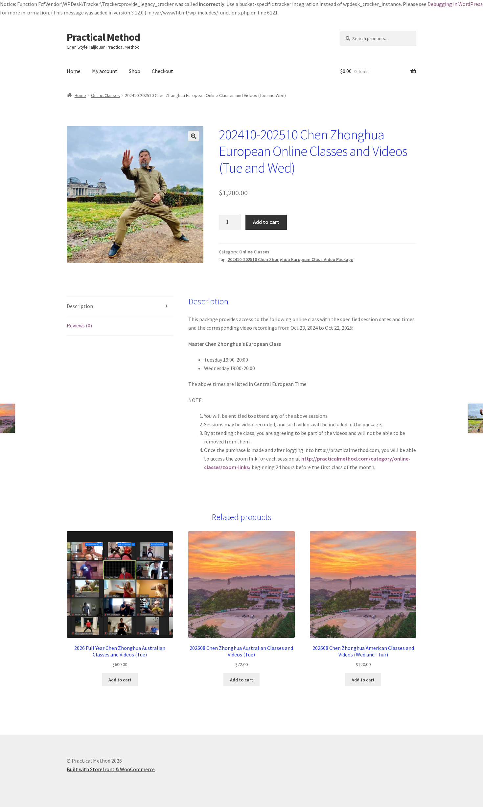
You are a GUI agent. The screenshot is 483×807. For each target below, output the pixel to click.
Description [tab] (80, 306)
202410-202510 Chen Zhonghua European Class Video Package (290, 259)
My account (104, 71)
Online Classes (105, 95)
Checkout (162, 71)
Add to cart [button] (119, 680)
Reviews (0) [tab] (79, 325)
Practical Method (103, 37)
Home (73, 71)
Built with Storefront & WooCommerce (111, 769)
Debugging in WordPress (455, 4)
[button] (193, 136)
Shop (134, 71)
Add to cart (266, 222)
